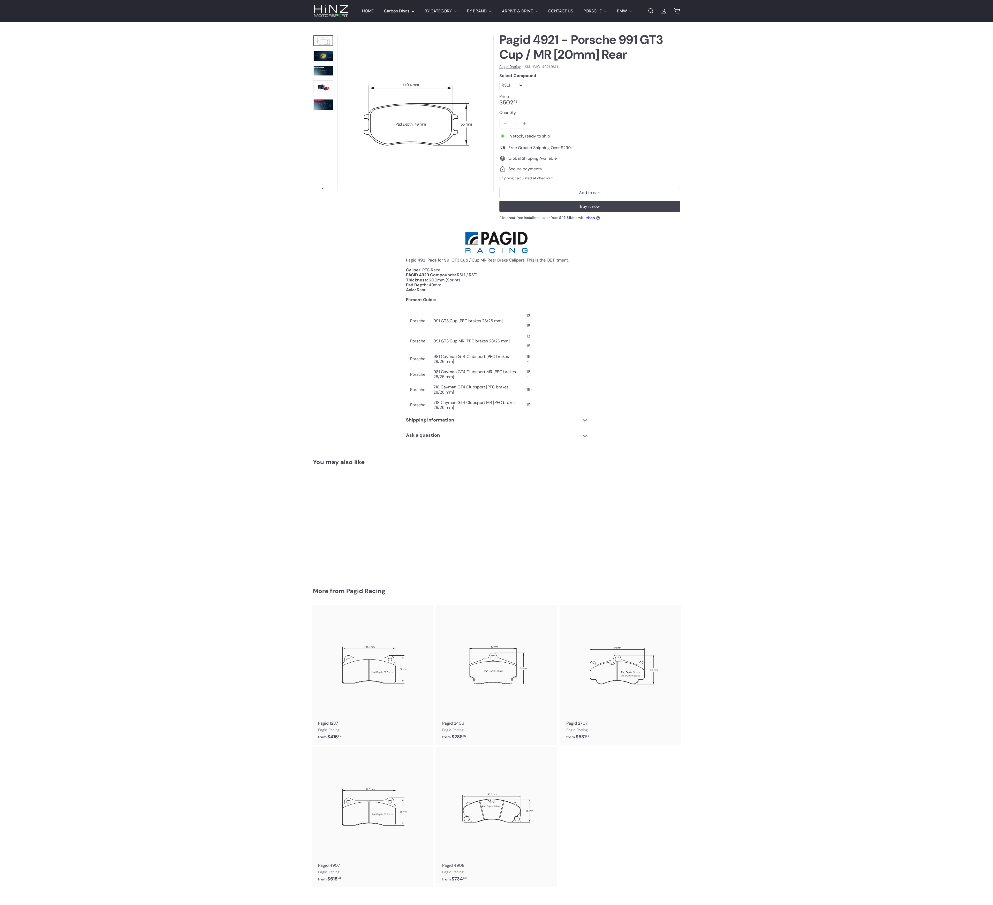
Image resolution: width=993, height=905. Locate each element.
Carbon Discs (397, 11)
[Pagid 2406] (496, 675)
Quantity (507, 112)
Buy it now (590, 206)
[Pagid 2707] (620, 675)
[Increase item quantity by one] (524, 123)
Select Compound (517, 75)
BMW (622, 11)
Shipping (506, 178)
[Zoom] (415, 113)
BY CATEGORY (439, 11)
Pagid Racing (365, 591)
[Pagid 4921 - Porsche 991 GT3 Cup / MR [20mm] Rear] (341, 522)
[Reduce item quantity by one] (504, 123)
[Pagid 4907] (372, 817)
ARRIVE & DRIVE (518, 11)
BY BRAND (477, 11)
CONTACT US (560, 11)
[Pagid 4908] (496, 817)
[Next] (323, 187)
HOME (368, 11)
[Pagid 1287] (372, 675)
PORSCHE (593, 11)
